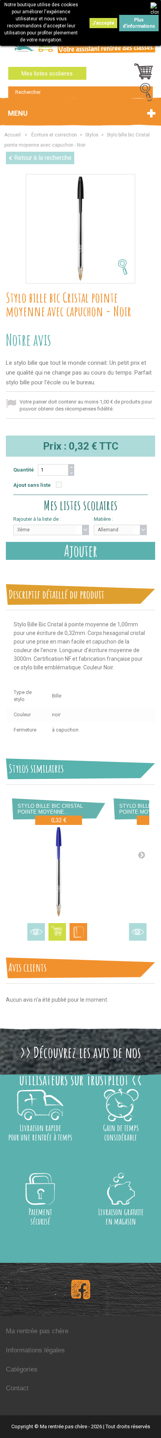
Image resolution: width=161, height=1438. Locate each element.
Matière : (103, 519)
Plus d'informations (139, 23)
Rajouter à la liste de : (37, 519)
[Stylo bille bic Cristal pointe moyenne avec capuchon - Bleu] (59, 872)
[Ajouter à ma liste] (78, 932)
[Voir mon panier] (143, 73)
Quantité (23, 470)
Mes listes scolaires (47, 73)
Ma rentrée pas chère (37, 1331)
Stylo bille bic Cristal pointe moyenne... (50, 809)
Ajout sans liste (32, 485)
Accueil (12, 135)
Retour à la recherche (43, 157)
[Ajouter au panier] (57, 932)
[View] (36, 932)
